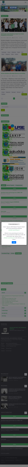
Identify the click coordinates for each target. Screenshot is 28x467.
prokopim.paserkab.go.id (13, 230)
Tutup (14, 242)
